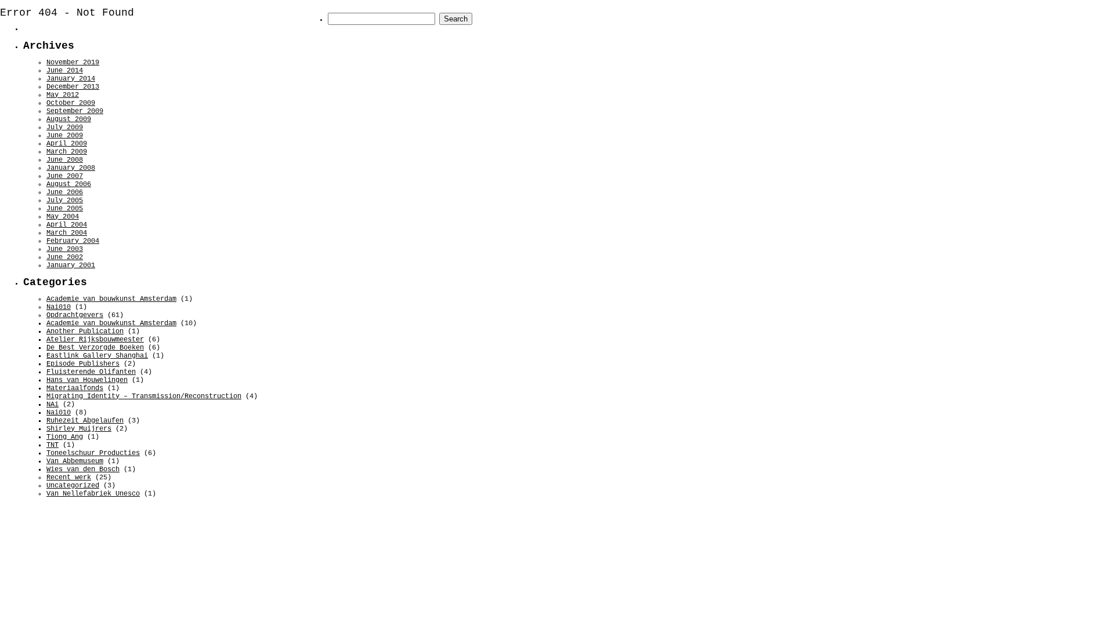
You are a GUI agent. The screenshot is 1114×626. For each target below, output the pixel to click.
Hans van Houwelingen (87, 380)
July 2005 (64, 200)
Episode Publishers (83, 364)
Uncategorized (72, 486)
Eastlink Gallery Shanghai (97, 356)
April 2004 (66, 225)
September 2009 (74, 111)
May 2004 (62, 217)
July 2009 (64, 127)
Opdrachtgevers (74, 315)
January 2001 (70, 265)
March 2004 (66, 233)
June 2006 (64, 192)
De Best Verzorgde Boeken (95, 348)
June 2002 (64, 257)
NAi (52, 405)
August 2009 (68, 119)
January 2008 (70, 168)
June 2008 (64, 160)
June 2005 (64, 209)
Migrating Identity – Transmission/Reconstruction (143, 396)
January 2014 (70, 79)
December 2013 (72, 87)
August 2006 (68, 184)
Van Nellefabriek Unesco (93, 494)
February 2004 (72, 241)
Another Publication (85, 331)
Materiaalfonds (74, 388)
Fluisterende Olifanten (91, 372)
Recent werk (68, 478)
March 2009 (66, 152)
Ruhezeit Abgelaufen (85, 421)
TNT (52, 445)
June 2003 (64, 249)
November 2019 (72, 63)
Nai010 (58, 307)
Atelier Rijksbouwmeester (95, 340)
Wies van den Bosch (83, 469)
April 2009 (66, 144)
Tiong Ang (64, 437)
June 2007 (64, 176)
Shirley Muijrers (78, 429)
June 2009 (64, 136)
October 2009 (70, 103)
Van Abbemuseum (74, 461)
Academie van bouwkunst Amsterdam (111, 299)
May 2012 (62, 95)
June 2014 (64, 71)
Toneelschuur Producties (93, 453)
